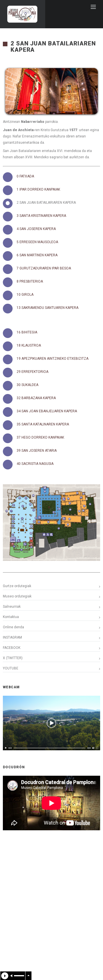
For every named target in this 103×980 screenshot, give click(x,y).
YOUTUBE (10, 668)
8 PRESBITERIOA (30, 281)
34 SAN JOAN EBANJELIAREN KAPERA (47, 411)
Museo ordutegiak (17, 596)
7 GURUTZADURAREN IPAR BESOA (44, 268)
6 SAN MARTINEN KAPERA (37, 255)
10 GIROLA (25, 295)
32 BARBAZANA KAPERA (36, 398)
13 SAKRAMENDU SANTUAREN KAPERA (47, 308)
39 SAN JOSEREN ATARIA (37, 451)
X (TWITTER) (13, 658)
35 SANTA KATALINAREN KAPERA (43, 424)
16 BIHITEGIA (27, 332)
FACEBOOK (11, 648)
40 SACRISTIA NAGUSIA (35, 464)
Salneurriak (12, 607)
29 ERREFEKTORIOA (32, 372)
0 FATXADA (25, 176)
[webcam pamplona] (51, 749)
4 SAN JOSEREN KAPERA (36, 229)
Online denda (13, 627)
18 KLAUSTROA (29, 345)
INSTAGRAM (12, 637)
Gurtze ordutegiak (17, 586)
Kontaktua (11, 617)
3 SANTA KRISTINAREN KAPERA (41, 216)
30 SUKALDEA (27, 385)
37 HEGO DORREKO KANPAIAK (40, 437)
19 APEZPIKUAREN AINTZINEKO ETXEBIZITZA (52, 359)
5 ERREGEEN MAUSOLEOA (37, 242)
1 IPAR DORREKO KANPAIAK (38, 189)
